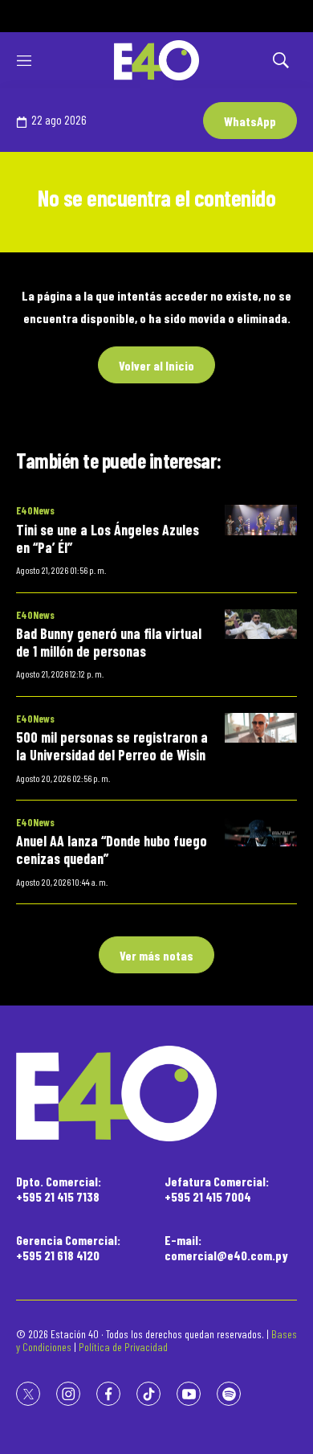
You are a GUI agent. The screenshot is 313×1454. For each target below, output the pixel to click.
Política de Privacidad (123, 1347)
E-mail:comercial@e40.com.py (226, 1247)
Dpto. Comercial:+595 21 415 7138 (58, 1188)
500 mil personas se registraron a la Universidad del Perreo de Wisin (112, 746)
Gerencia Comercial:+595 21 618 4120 (68, 1247)
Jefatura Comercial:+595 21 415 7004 (217, 1188)
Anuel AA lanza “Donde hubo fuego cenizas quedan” (111, 849)
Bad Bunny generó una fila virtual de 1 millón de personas (108, 642)
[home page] (156, 60)
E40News (35, 510)
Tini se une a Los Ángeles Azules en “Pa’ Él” (107, 538)
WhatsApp (250, 121)
